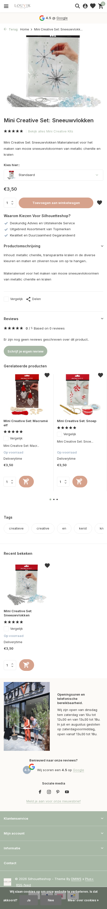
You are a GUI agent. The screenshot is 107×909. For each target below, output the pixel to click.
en (64, 528)
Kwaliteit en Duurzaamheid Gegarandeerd (42, 235)
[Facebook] (40, 792)
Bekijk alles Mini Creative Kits (50, 131)
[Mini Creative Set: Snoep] (80, 394)
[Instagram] (49, 792)
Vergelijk (16, 299)
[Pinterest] (58, 792)
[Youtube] (67, 792)
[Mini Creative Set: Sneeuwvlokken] (27, 585)
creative (43, 528)
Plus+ (89, 879)
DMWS (76, 879)
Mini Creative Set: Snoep (76, 421)
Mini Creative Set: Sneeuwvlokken (18, 613)
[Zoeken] (77, 5)
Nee (51, 900)
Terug (13, 29)
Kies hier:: (12, 165)
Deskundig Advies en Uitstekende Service (42, 223)
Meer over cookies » (83, 900)
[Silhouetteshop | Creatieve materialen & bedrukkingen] (26, 6)
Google (62, 18)
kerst (83, 528)
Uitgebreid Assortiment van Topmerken (40, 229)
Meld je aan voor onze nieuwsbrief (53, 801)
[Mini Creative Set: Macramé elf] (26, 394)
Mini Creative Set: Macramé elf (25, 423)
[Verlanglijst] (93, 6)
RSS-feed (23, 885)
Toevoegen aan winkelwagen (56, 203)
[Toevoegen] (26, 481)
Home (24, 29)
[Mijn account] (85, 6)
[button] (50, 499)
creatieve (16, 528)
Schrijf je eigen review (25, 351)
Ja (28, 900)
